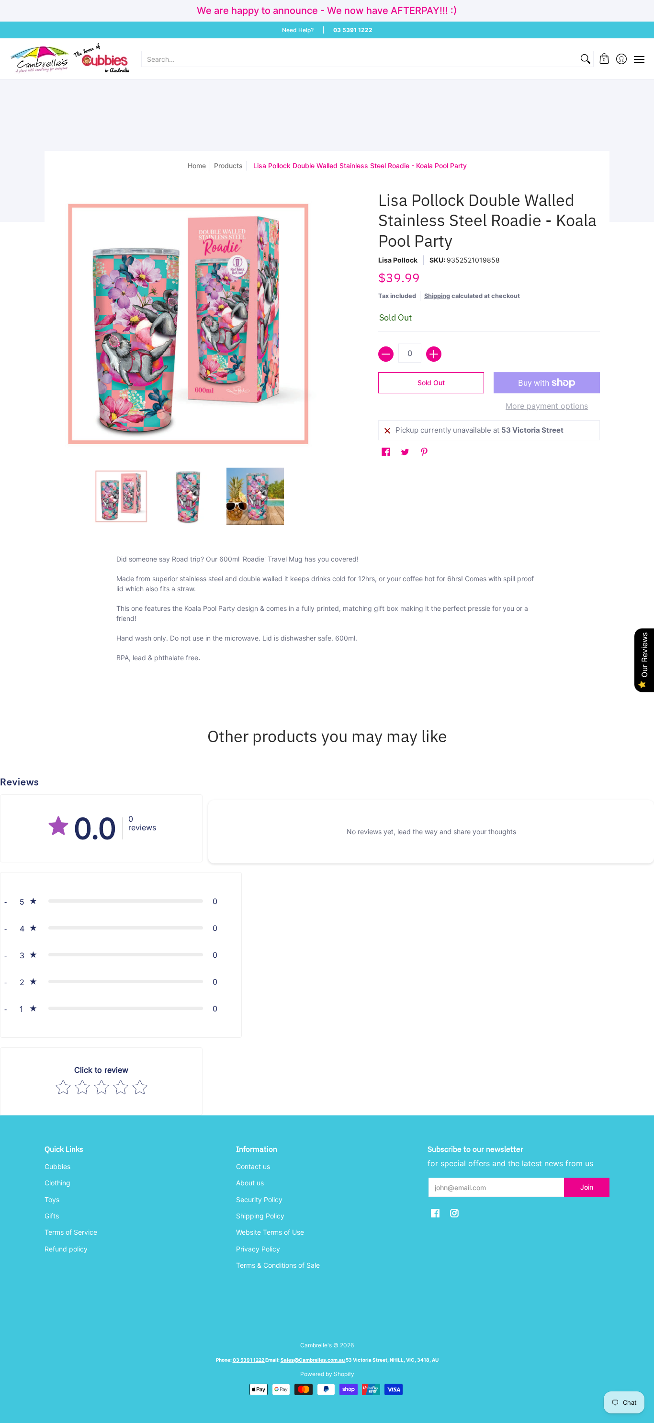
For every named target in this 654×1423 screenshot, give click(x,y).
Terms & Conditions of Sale (278, 1265)
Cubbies (57, 1166)
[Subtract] (386, 354)
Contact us (253, 1166)
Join (586, 1187)
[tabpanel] (327, 623)
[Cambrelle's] (69, 58)
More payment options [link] (547, 406)
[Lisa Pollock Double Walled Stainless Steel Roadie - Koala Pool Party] (121, 496)
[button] (604, 58)
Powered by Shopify (327, 1373)
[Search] (585, 59)
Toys (52, 1199)
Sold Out (431, 383)
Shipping (437, 295)
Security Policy (259, 1199)
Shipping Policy (260, 1216)
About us (250, 1183)
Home (197, 165)
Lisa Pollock (397, 260)
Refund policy (66, 1249)
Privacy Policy (258, 1249)
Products (228, 165)
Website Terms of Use (270, 1232)
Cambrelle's (316, 1345)
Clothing (57, 1183)
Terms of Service (71, 1232)
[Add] (433, 354)
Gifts (52, 1216)
